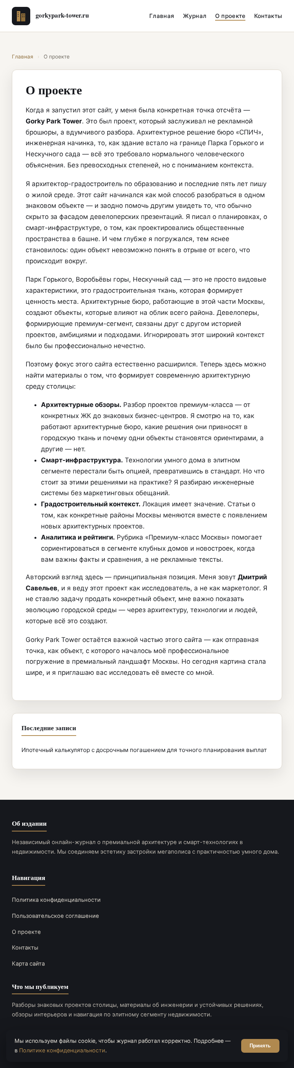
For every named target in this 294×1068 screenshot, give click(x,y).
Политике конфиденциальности (62, 1050)
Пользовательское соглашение (55, 915)
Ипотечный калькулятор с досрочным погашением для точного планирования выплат (144, 750)
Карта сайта (28, 963)
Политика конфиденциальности (56, 899)
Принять (260, 1046)
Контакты (268, 15)
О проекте (230, 15)
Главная (161, 15)
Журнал (195, 15)
